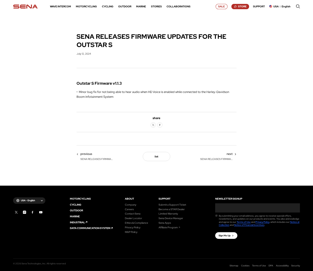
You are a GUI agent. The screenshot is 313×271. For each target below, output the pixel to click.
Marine (75, 216)
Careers (129, 209)
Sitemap (234, 265)
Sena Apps (165, 222)
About (129, 198)
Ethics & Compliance (136, 222)
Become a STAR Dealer (172, 209)
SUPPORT (164, 198)
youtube (41, 212)
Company (130, 204)
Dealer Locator (133, 218)
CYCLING (75, 204)
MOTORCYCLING (80, 198)
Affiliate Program (168, 227)
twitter (153, 125)
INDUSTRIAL (77, 222)
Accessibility (282, 265)
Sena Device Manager (171, 218)
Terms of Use (244, 222)
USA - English (28, 200)
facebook (159, 125)
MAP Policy (131, 232)
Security (295, 265)
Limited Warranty (168, 213)
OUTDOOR (76, 210)
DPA (271, 265)
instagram (24, 212)
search (298, 6)
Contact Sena (132, 213)
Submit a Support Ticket (172, 204)
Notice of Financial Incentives (249, 225)
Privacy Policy (132, 227)
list (156, 156)
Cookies (245, 265)
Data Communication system (90, 228)
